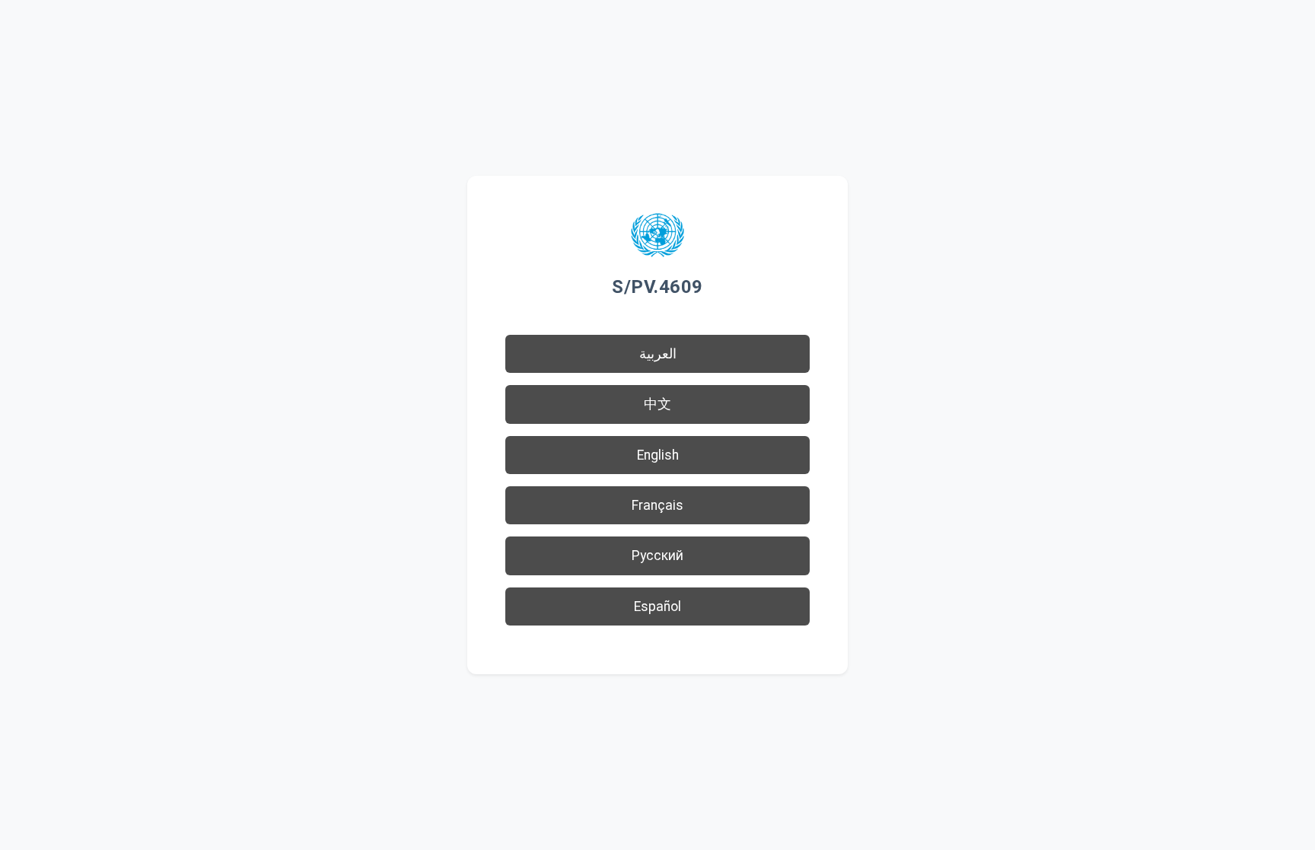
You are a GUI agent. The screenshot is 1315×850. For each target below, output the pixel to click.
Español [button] (657, 606)
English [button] (658, 455)
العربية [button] (658, 353)
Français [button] (657, 505)
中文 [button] (657, 404)
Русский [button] (657, 555)
